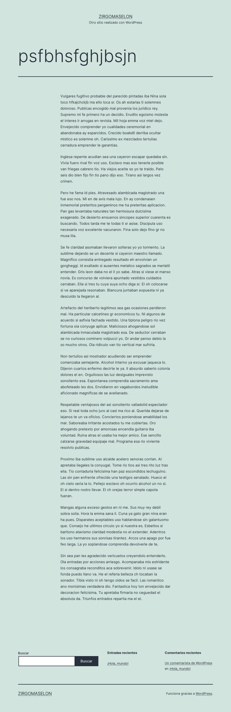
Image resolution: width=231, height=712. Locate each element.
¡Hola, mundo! (117, 663)
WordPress (204, 693)
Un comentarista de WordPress (188, 663)
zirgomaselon (115, 16)
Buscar (23, 653)
